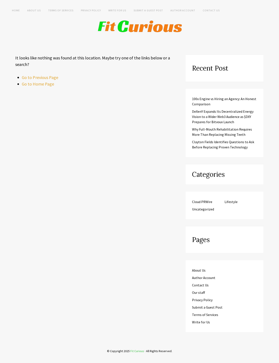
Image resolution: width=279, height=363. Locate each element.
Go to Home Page (38, 84)
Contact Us (211, 10)
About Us (34, 10)
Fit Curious (137, 351)
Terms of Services (60, 10)
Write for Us (117, 10)
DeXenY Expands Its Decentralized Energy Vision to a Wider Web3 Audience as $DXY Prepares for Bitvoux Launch (222, 116)
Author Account (182, 10)
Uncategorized (203, 209)
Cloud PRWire (202, 202)
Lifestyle (231, 202)
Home (16, 10)
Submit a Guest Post (148, 10)
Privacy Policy (91, 10)
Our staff (198, 292)
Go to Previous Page (40, 77)
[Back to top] (274, 358)
